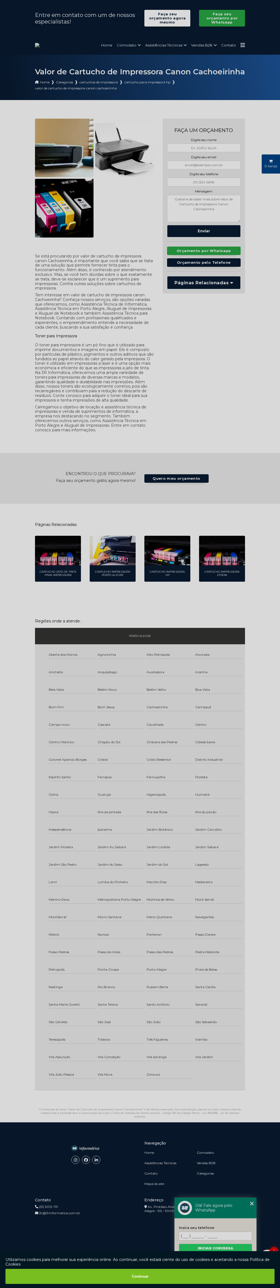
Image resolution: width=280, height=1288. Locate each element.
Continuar (140, 1276)
